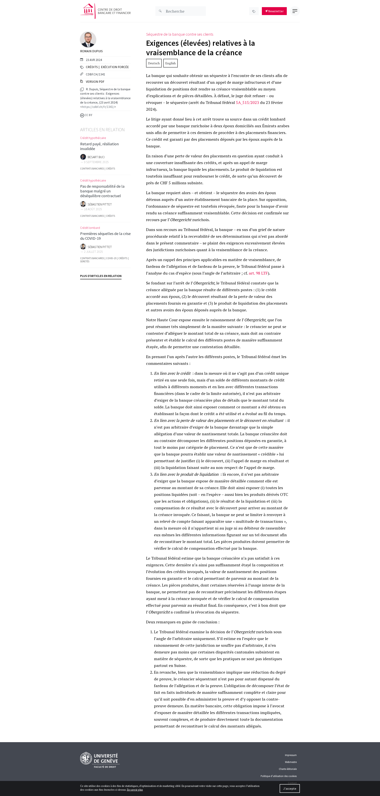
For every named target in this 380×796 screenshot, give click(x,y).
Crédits (92, 67)
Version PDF (94, 82)
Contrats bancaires (92, 168)
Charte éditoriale (288, 768)
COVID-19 (111, 258)
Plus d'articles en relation (101, 276)
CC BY (88, 115)
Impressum (291, 755)
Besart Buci (96, 157)
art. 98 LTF (258, 273)
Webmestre (291, 762)
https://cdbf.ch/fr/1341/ (98, 107)
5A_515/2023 (247, 102)
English (170, 63)
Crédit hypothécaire (93, 138)
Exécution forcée (115, 67)
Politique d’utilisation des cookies (279, 776)
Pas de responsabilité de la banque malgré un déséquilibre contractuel (102, 191)
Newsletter (276, 11)
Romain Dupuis (91, 51)
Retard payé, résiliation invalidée (99, 146)
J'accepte (289, 788)
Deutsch (154, 63)
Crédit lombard (90, 228)
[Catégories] (254, 11)
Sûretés (84, 261)
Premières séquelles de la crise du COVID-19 (105, 236)
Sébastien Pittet (100, 204)
